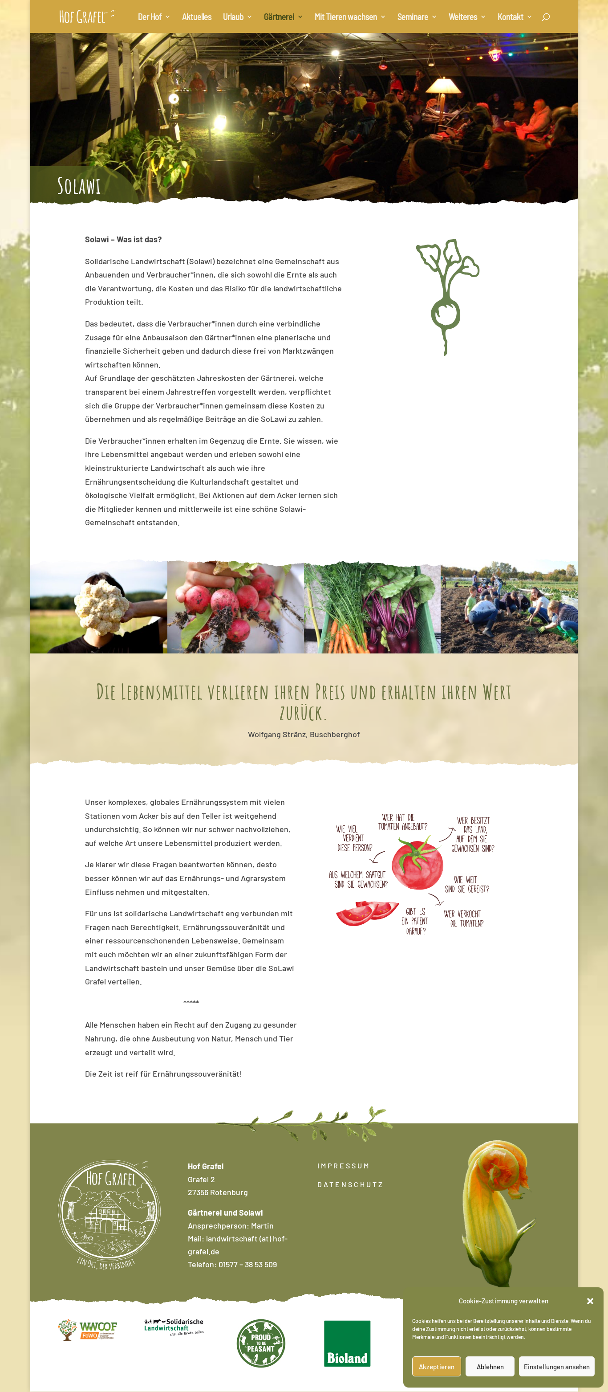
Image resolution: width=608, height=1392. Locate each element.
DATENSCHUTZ (350, 1184)
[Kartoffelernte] (509, 650)
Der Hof (150, 17)
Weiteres (463, 17)
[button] (590, 1301)
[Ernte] (235, 650)
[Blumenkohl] (98, 650)
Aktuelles (196, 17)
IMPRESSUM (343, 1165)
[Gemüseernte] (372, 650)
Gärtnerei (279, 17)
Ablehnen (490, 1367)
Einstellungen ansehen (557, 1367)
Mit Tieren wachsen (346, 17)
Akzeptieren (436, 1367)
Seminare (412, 17)
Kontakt (510, 17)
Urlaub (233, 17)
